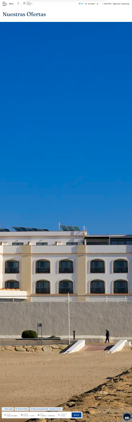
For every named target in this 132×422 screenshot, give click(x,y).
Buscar (76, 415)
